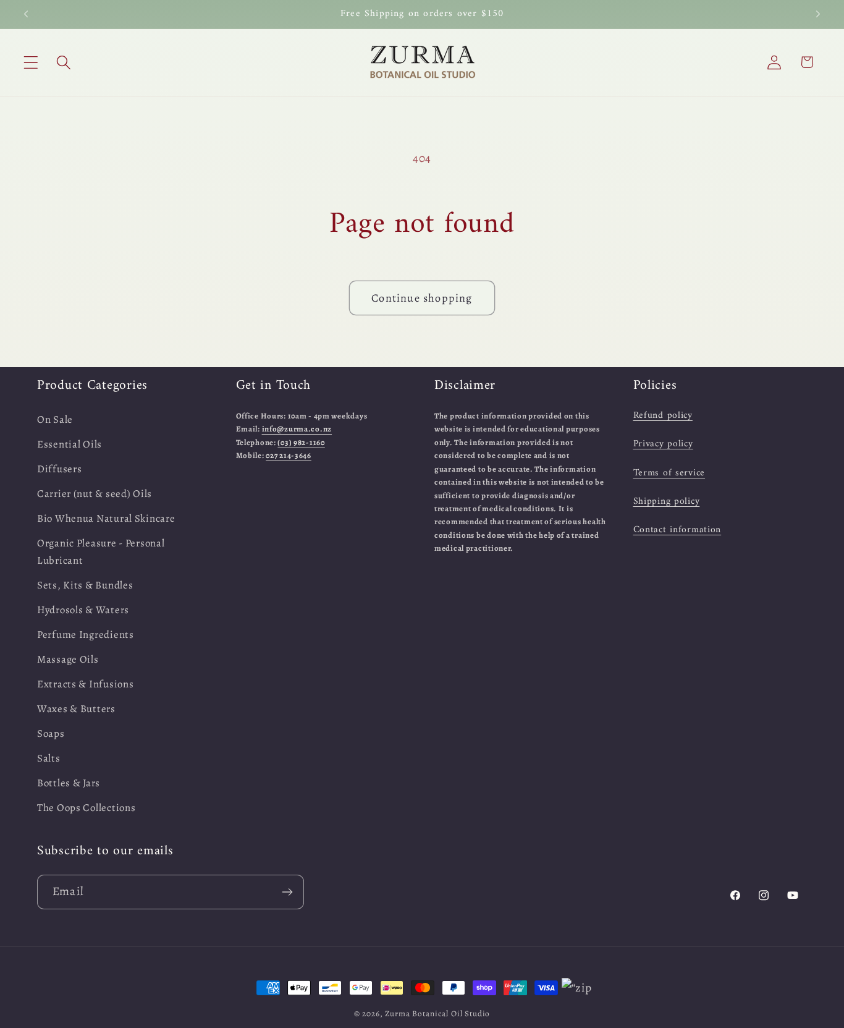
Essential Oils (69, 444)
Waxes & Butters (76, 709)
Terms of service (669, 473)
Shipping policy (666, 501)
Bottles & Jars (68, 783)
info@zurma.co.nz (297, 429)
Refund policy (663, 415)
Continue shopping (421, 298)
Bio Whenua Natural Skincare (106, 518)
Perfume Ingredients (85, 634)
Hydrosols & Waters (83, 610)
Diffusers (59, 469)
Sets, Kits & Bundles (85, 585)
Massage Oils (68, 659)
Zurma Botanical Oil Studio (437, 1013)
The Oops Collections (86, 808)
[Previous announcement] (26, 14)
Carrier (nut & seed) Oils (94, 493)
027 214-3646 (288, 456)
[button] (31, 62)
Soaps (51, 733)
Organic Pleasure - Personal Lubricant (100, 551)
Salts (49, 758)
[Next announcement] (818, 14)
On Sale (55, 419)
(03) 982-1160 (300, 442)
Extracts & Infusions (85, 684)
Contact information (677, 530)
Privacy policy (663, 444)
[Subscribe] (287, 892)
